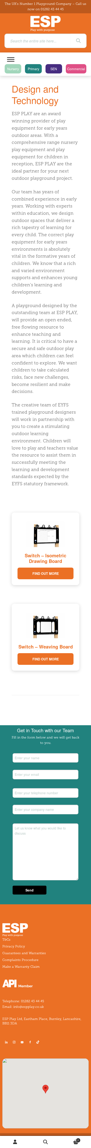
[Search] (78, 41)
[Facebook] (30, 1042)
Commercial (76, 68)
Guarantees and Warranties (24, 953)
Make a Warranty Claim (21, 966)
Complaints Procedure (20, 960)
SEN (53, 68)
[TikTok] (38, 1042)
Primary (33, 68)
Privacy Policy (13, 946)
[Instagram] (14, 1042)
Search (45, 1142)
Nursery (13, 68)
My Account (15, 1142)
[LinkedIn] (6, 1042)
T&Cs (6, 939)
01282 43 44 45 (52, 9)
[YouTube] (22, 1042)
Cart (70, 1139)
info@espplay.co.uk (28, 1007)
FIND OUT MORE (45, 573)
